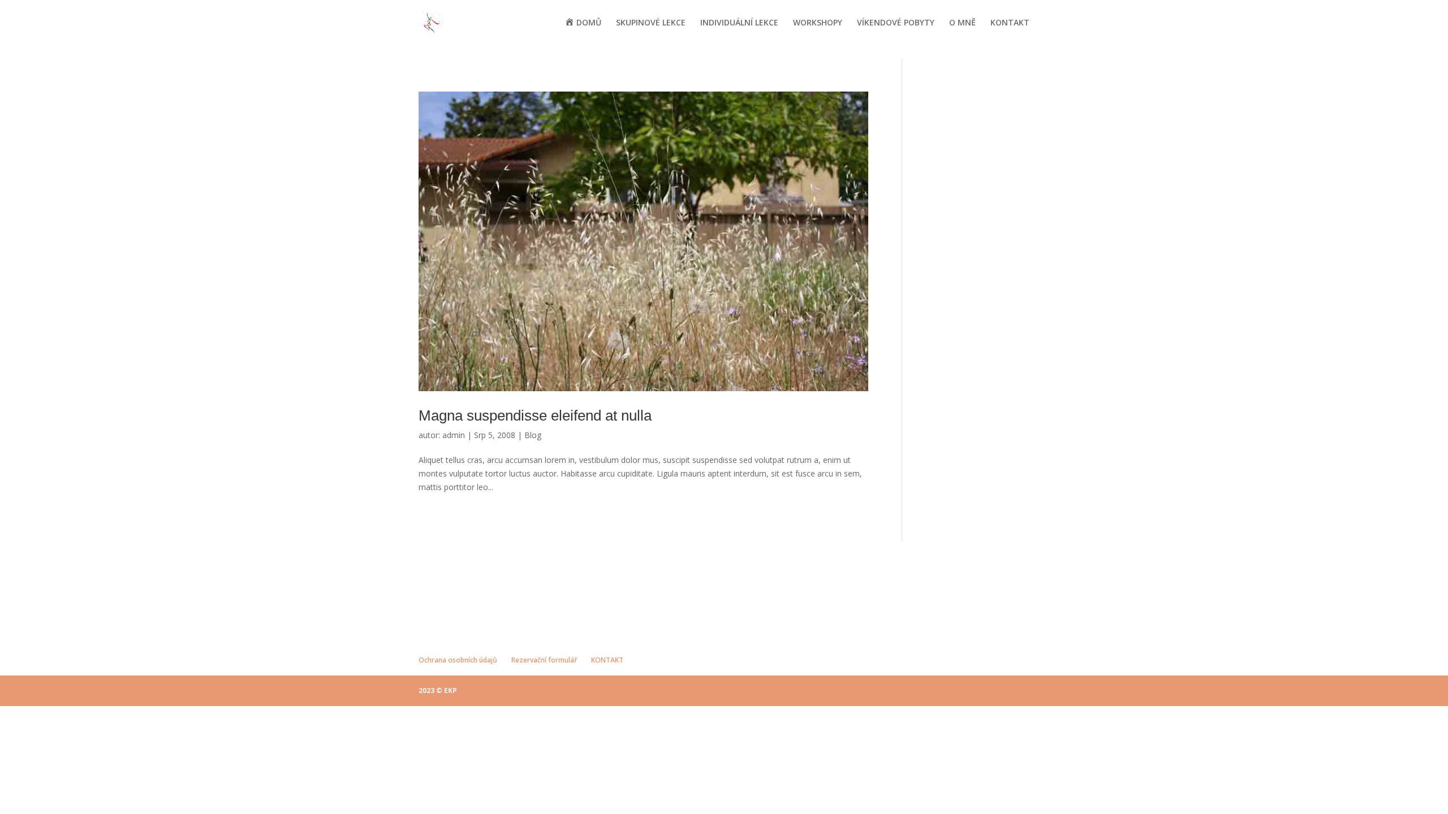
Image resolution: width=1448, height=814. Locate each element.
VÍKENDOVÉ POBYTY (895, 23)
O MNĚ (962, 23)
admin (453, 435)
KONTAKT (1009, 23)
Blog (532, 435)
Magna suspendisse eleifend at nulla (535, 415)
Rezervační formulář (544, 660)
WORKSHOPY (817, 23)
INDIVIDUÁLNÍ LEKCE (739, 23)
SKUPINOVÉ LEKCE (651, 23)
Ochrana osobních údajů (458, 660)
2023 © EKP (438, 690)
